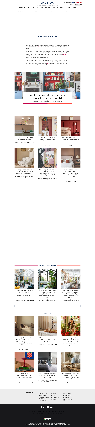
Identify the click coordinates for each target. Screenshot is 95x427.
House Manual (51, 7)
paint (39, 46)
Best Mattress (53, 393)
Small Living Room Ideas (43, 393)
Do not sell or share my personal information (47, 415)
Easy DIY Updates (42, 395)
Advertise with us (56, 411)
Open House (67, 7)
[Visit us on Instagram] (76, 2)
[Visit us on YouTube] (81, 2)
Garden (28, 7)
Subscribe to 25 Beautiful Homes (67, 400)
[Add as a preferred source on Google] (47, 419)
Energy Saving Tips (42, 400)
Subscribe (77, 4)
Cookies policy (54, 413)
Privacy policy (47, 413)
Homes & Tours (35, 7)
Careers (60, 413)
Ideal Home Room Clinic (67, 397)
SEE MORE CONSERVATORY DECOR (47, 306)
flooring (64, 54)
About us (31, 411)
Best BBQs (53, 395)
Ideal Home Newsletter (67, 395)
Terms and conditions (38, 413)
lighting (48, 63)
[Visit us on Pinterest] (78, 2)
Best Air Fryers (53, 399)
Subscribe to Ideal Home (67, 393)
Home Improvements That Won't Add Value (44, 398)
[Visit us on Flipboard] (79, 2)
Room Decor (22, 7)
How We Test (63, 411)
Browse (74, 7)
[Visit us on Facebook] (73, 2)
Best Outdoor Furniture (55, 397)
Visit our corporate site (61, 423)
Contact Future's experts (39, 411)
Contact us (48, 411)
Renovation (44, 7)
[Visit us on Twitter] (74, 2)
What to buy (60, 7)
